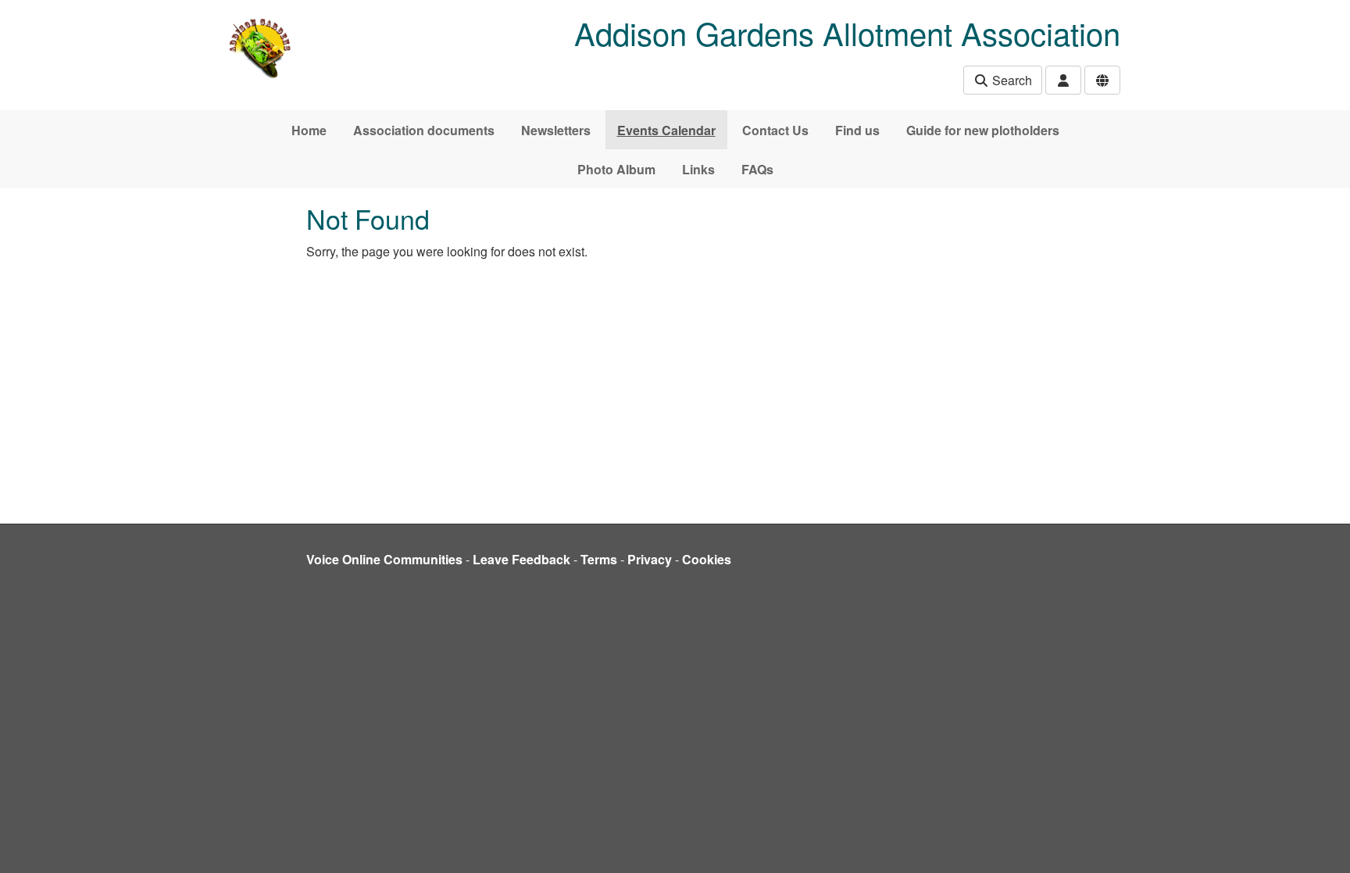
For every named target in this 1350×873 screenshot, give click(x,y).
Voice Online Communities (384, 559)
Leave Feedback (521, 559)
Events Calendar (666, 130)
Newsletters (556, 130)
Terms (598, 559)
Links (698, 169)
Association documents (424, 130)
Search (1010, 80)
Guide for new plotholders (982, 130)
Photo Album (616, 169)
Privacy (649, 559)
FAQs (757, 169)
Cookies (706, 559)
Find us (857, 130)
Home (309, 130)
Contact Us (775, 130)
